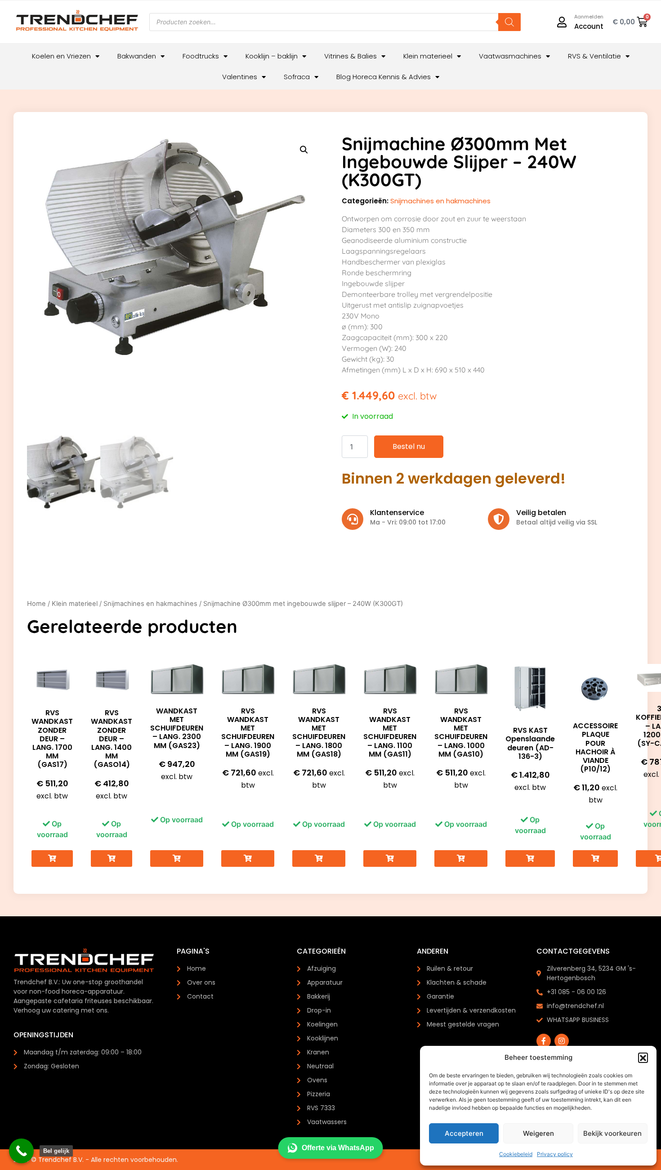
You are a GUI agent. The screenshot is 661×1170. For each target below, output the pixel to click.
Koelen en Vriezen (61, 56)
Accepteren (464, 1133)
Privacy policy (555, 1154)
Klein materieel (427, 56)
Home (36, 604)
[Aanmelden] (562, 22)
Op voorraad (52, 829)
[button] (643, 1057)
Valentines (239, 76)
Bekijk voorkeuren (612, 1133)
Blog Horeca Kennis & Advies (383, 76)
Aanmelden (588, 16)
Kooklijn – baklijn (272, 56)
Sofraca (297, 76)
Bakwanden (136, 56)
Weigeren (538, 1133)
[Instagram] (561, 1041)
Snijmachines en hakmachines (440, 201)
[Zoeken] (509, 22)
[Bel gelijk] (21, 1151)
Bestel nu (409, 446)
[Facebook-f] (543, 1041)
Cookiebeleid (515, 1154)
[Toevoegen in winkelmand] (52, 858)
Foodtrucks (201, 56)
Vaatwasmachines (510, 56)
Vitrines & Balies (350, 56)
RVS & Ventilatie (594, 56)
